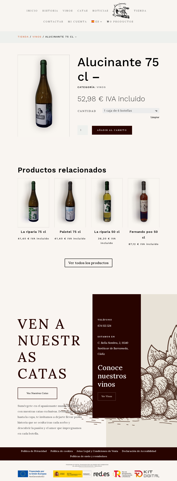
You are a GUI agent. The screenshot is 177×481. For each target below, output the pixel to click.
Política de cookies (61, 451)
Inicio (32, 11)
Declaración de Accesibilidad (139, 451)
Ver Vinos (106, 396)
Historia (50, 11)
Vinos (68, 11)
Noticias (100, 11)
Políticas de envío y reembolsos (88, 456)
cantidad (87, 111)
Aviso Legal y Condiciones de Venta (97, 451)
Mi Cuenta (77, 21)
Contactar (53, 21)
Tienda (140, 11)
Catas (82, 11)
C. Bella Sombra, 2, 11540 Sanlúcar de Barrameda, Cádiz (113, 348)
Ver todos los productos (88, 263)
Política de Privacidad (34, 451)
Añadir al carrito (112, 130)
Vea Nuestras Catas (37, 393)
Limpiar (155, 117)
